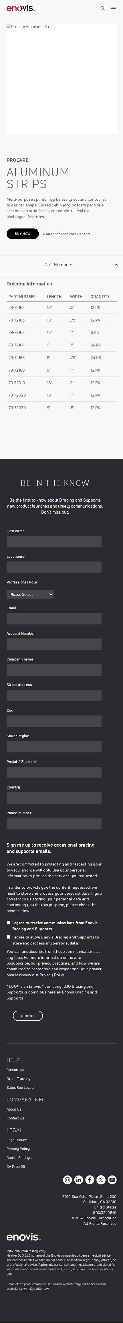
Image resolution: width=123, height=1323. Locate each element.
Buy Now (23, 233)
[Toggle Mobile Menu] (113, 8)
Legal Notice (17, 1139)
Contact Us (15, 1069)
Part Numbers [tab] (58, 264)
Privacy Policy (52, 974)
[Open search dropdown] (103, 13)
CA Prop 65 (16, 1166)
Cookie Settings (19, 1157)
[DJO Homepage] (21, 8)
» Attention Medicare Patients (66, 234)
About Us (14, 1109)
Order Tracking (18, 1078)
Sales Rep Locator (21, 1087)
